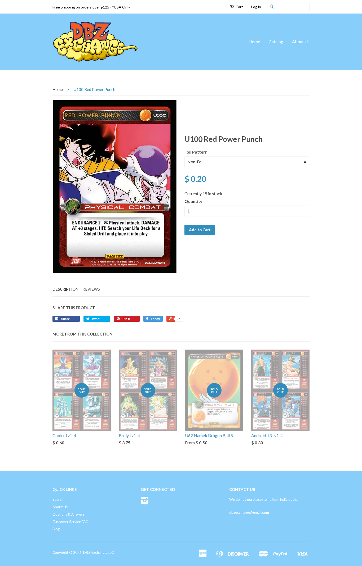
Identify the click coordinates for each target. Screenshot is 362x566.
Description (65, 289)
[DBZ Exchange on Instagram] (145, 502)
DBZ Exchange (94, 552)
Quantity (193, 201)
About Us (301, 41)
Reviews (91, 289)
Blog (56, 529)
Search (57, 499)
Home (254, 41)
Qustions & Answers (68, 514)
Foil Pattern (196, 151)
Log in (256, 7)
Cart (239, 7)
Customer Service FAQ (70, 522)
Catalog (276, 41)
